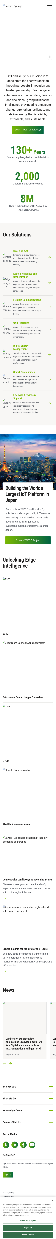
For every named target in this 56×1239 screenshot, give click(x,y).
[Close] (53, 1201)
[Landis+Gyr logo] (13, 6)
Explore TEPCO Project (28, 540)
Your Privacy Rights (28, 1221)
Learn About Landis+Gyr (28, 129)
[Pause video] (50, 57)
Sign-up (8, 1175)
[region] (28, 1218)
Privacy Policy (8, 1192)
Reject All (28, 1228)
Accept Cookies (28, 1235)
